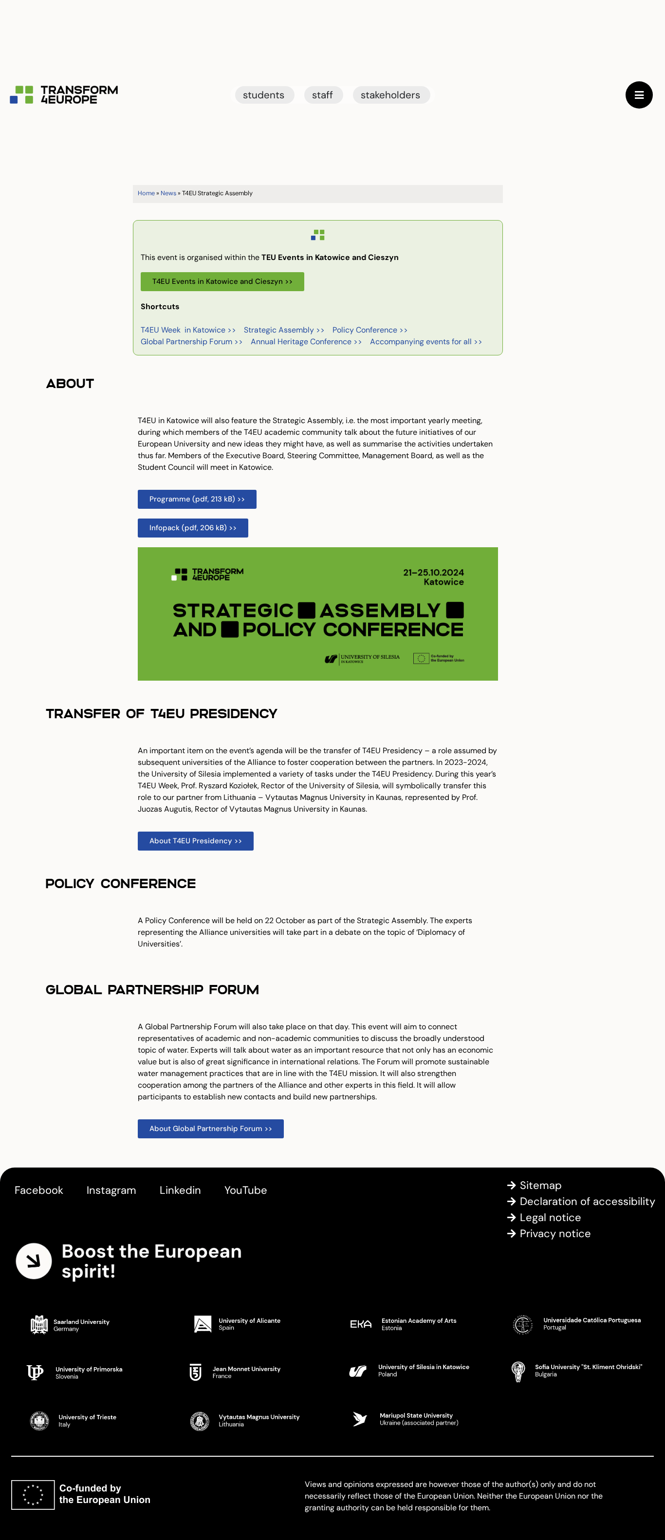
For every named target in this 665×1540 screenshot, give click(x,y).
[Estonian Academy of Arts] (413, 1324)
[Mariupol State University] (413, 1419)
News (168, 193)
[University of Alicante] (252, 1324)
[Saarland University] (90, 1324)
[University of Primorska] (90, 1371)
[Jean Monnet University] (252, 1371)
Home (146, 193)
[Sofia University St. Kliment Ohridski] (575, 1371)
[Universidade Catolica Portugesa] (575, 1324)
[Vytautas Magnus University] (252, 1419)
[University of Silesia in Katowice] (413, 1371)
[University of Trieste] (90, 1419)
